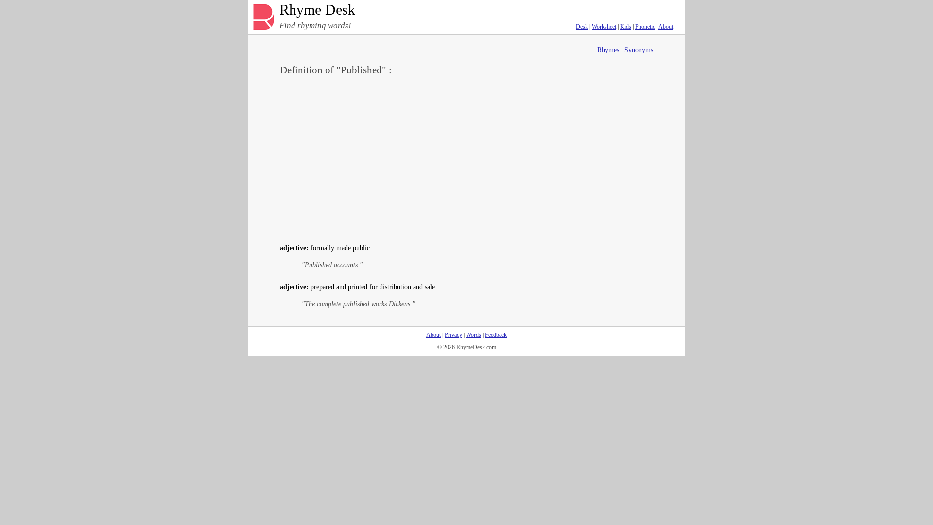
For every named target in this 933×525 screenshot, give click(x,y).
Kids (625, 26)
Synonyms (638, 49)
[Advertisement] (466, 158)
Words (473, 335)
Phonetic (645, 26)
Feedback (496, 335)
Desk (582, 26)
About (665, 26)
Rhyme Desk (317, 10)
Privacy (453, 335)
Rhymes (608, 49)
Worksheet (604, 26)
